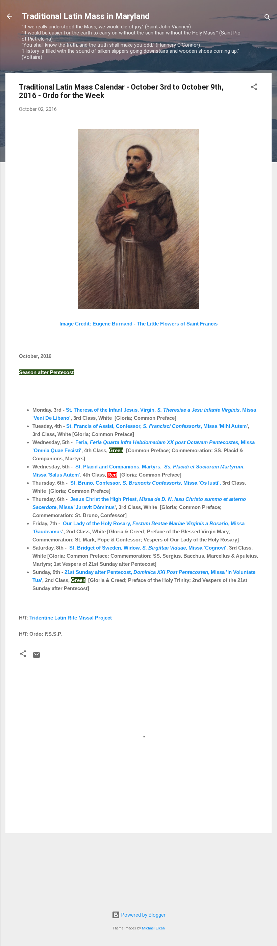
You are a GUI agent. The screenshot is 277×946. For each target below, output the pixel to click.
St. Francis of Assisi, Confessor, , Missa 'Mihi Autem (156, 426)
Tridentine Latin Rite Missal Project (70, 618)
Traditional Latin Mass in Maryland (86, 16)
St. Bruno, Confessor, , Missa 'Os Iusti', (145, 483)
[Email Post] (36, 657)
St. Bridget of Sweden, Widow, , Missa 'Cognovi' (147, 548)
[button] (254, 88)
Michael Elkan (153, 928)
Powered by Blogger (143, 915)
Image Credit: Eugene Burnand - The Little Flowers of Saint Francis (138, 323)
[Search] (267, 18)
